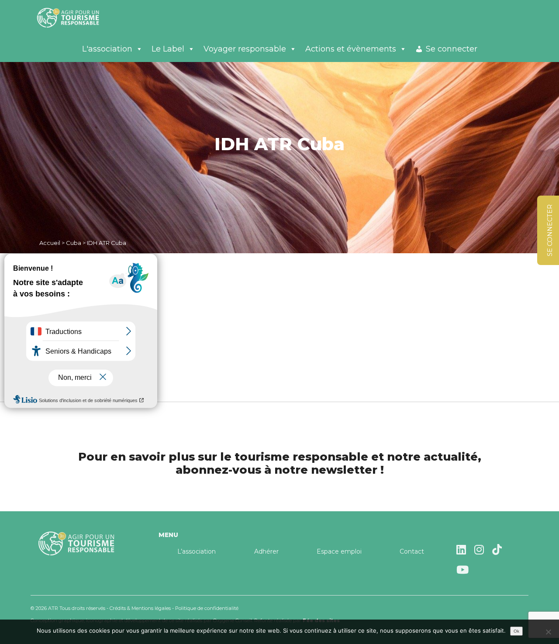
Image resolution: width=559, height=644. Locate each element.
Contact (412, 551)
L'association (107, 49)
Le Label (168, 49)
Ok (516, 631)
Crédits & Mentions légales (140, 608)
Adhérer (266, 551)
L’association (196, 551)
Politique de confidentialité (206, 608)
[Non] (548, 631)
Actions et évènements (350, 49)
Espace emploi (339, 551)
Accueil (49, 242)
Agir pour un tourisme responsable (79, 17)
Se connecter (451, 49)
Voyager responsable (245, 49)
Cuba (73, 242)
